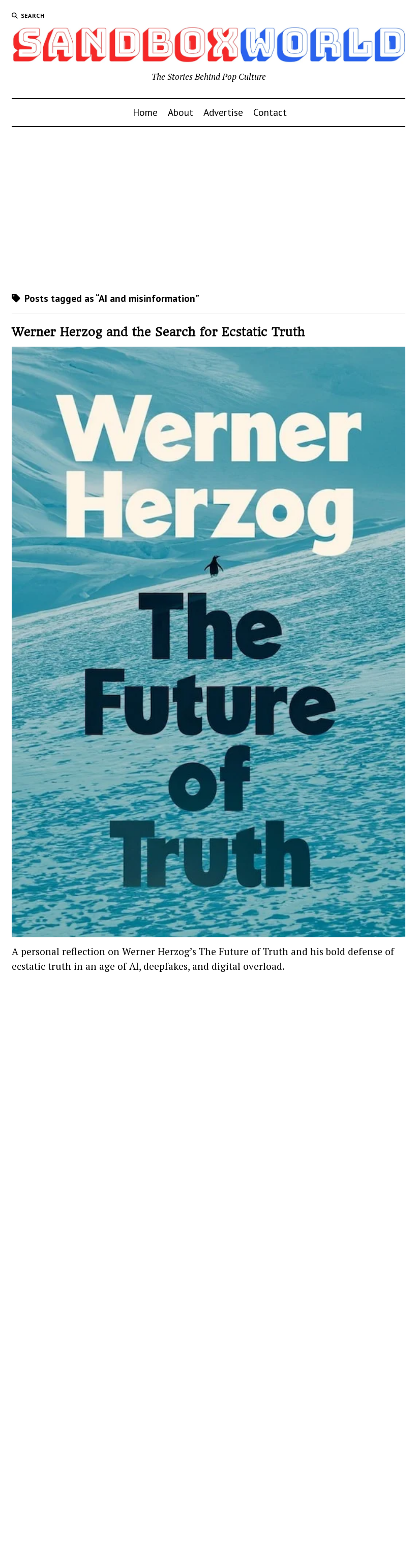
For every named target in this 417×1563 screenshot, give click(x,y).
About (180, 112)
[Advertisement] (208, 209)
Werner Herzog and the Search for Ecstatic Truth (158, 332)
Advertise (223, 112)
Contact (270, 112)
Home (145, 112)
